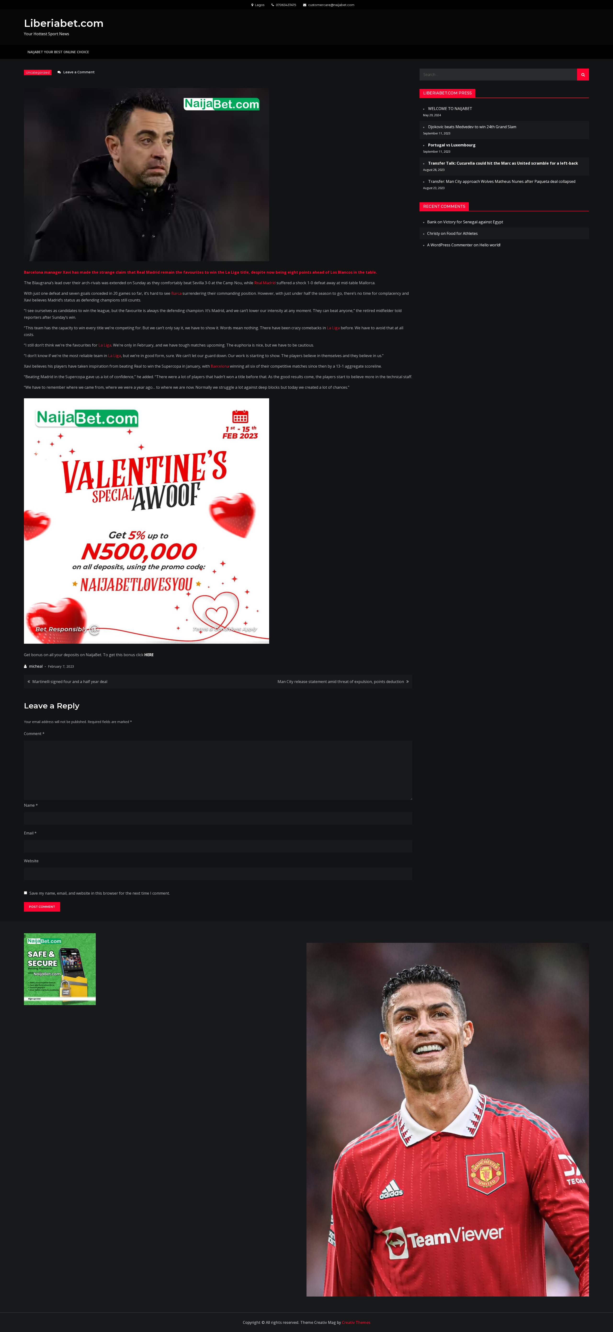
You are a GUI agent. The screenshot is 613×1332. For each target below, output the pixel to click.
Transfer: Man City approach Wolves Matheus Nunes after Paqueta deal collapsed (501, 181)
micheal (36, 666)
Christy (433, 233)
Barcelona (220, 366)
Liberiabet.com (64, 23)
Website (31, 860)
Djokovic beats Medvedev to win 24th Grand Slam (472, 126)
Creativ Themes (356, 1322)
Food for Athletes (462, 233)
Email (30, 833)
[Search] (583, 75)
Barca (176, 293)
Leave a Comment (79, 72)
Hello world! (489, 245)
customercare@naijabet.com (331, 5)
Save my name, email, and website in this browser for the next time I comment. (99, 893)
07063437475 (286, 5)
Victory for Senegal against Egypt (473, 222)
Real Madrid (265, 282)
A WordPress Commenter (450, 245)
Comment (34, 733)
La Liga (333, 327)
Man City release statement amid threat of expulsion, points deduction (341, 681)
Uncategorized (38, 72)
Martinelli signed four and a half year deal (69, 681)
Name (31, 805)
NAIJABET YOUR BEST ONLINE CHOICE (58, 52)
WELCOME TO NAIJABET (450, 108)
